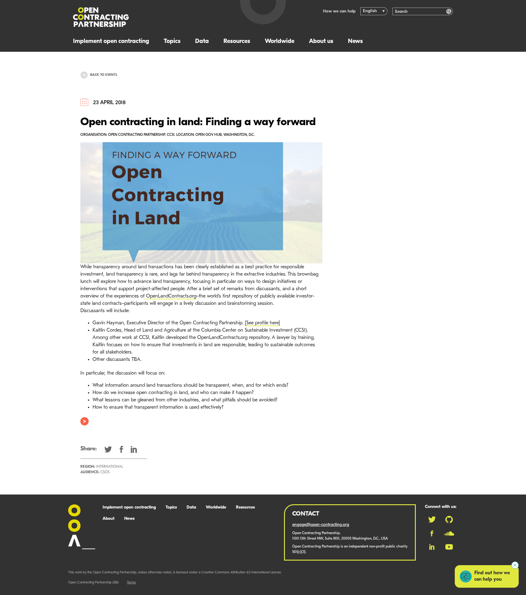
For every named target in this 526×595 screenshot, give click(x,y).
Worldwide (279, 41)
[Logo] (149, 17)
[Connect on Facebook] (431, 533)
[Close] (515, 565)
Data (202, 41)
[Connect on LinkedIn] (432, 547)
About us (321, 41)
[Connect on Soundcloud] (449, 533)
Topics (172, 41)
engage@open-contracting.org (320, 525)
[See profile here (262, 323)
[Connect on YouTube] (449, 547)
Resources (236, 41)
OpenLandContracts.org (171, 296)
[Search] (448, 11)
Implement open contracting (111, 41)
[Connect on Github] (449, 519)
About (108, 518)
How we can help (339, 11)
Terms (131, 582)
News (355, 41)
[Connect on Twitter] (432, 519)
